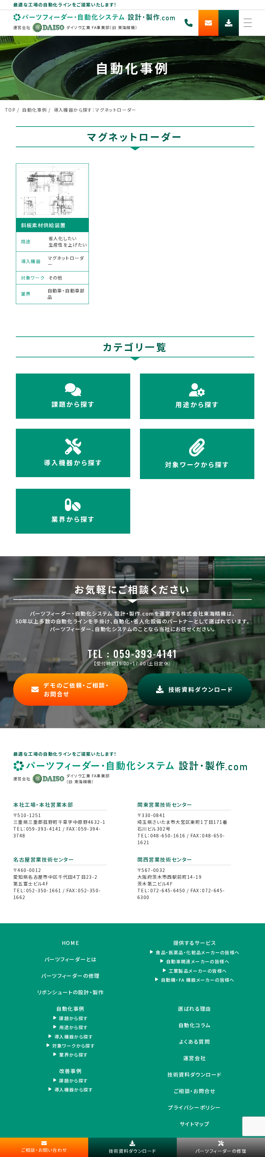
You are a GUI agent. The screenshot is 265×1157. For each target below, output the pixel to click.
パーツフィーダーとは (70, 959)
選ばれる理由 (194, 1008)
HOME (70, 942)
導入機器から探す (73, 462)
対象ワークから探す (197, 464)
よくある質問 (194, 1041)
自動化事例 (70, 1008)
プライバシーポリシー (194, 1107)
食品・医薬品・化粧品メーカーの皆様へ (197, 952)
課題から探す (73, 404)
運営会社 (194, 1058)
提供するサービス (194, 942)
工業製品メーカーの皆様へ (198, 971)
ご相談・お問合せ (195, 1091)
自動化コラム (194, 1025)
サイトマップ (195, 1124)
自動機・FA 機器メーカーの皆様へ (198, 980)
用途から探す (197, 404)
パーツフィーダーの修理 (70, 975)
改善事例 (70, 1071)
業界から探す (73, 519)
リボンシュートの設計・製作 (70, 992)
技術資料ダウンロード (194, 1074)
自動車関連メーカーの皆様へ (197, 961)
